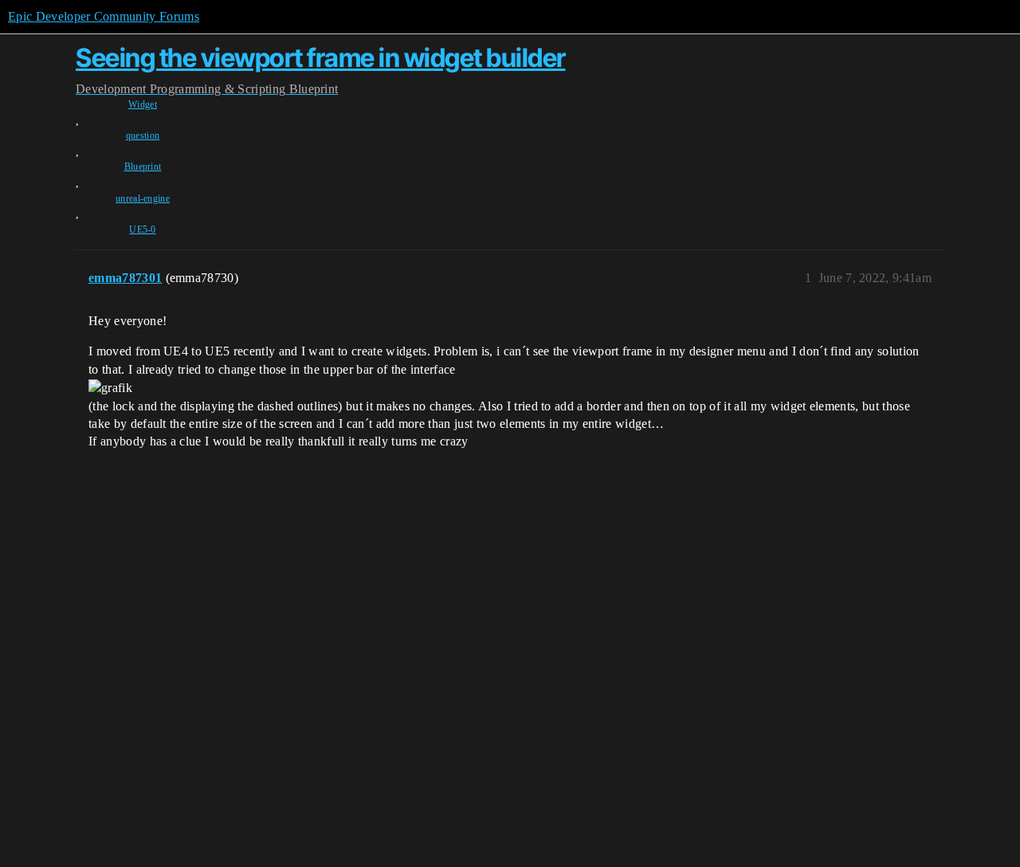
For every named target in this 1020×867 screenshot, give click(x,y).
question (143, 135)
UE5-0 (142, 229)
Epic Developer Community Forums (103, 16)
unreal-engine (143, 198)
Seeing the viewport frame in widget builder (321, 57)
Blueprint (143, 166)
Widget (142, 104)
